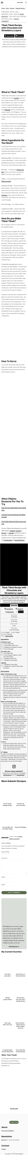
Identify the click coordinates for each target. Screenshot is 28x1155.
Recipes (12, 8)
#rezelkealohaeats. (20, 540)
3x (22, 611)
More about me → (14, 946)
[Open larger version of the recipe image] (14, 585)
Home (3, 8)
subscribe (11, 533)
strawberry (4, 195)
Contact (3, 1149)
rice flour (16, 98)
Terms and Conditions (7, 1130)
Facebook (18, 530)
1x (16, 611)
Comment (4, 858)
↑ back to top (14, 1122)
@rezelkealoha (8, 540)
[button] (11, 605)
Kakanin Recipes (20, 8)
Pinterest (3, 533)
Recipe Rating (5, 852)
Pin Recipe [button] (20, 609)
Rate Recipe (10, 611)
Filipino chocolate (6, 181)
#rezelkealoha (20, 775)
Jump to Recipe (10, 35)
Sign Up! (3, 1140)
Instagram (12, 530)
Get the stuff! (14, 1108)
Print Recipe (20, 35)
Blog (7, 8)
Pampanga (7, 109)
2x (19, 611)
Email (3, 884)
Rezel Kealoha (9, 636)
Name (3, 877)
